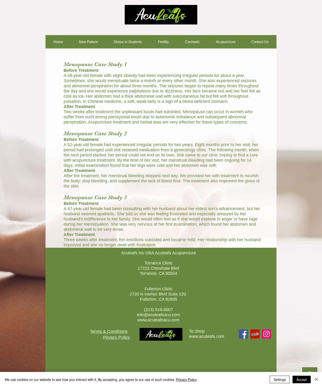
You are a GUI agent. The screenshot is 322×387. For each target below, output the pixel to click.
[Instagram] (266, 334)
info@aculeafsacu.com (158, 314)
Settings (280, 379)
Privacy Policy (186, 379)
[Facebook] (243, 334)
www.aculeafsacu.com (158, 320)
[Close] (316, 379)
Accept (302, 379)
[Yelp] (255, 334)
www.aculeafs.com (206, 336)
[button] (58, 41)
